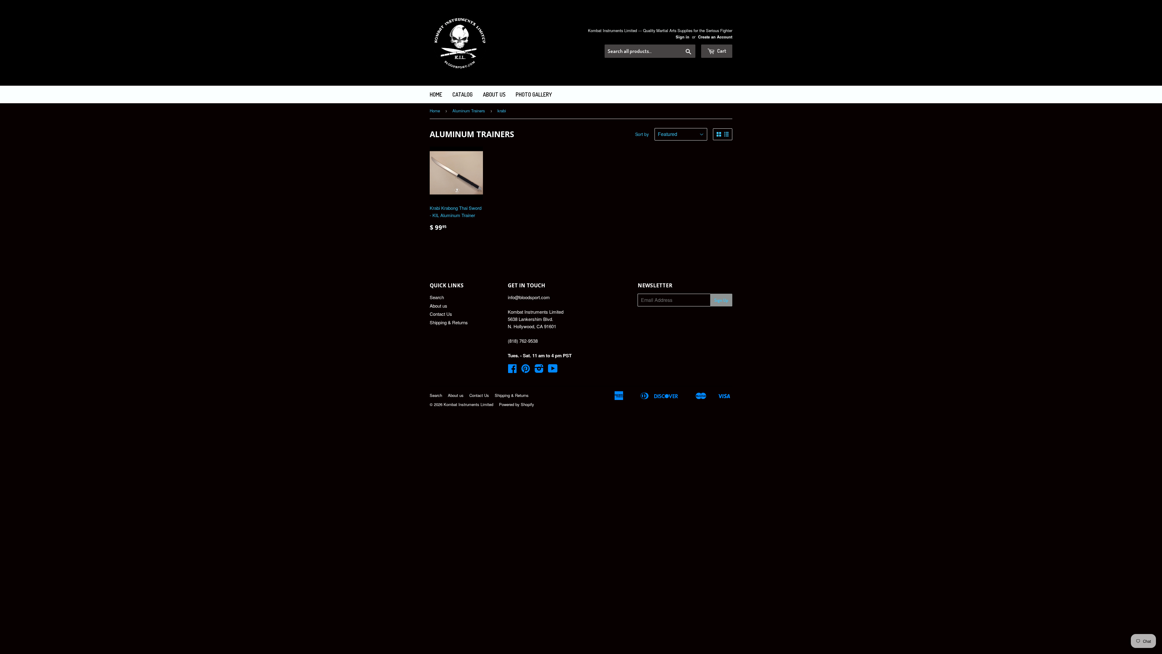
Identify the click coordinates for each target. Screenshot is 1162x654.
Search (437, 297)
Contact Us (441, 314)
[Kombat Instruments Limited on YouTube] (553, 370)
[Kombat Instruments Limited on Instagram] (539, 370)
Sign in (682, 37)
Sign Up (721, 300)
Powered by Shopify (516, 404)
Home (436, 94)
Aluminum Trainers (468, 111)
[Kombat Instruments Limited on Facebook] (512, 370)
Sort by (642, 134)
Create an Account (715, 37)
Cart (721, 51)
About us (494, 94)
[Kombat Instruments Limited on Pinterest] (525, 370)
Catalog (462, 94)
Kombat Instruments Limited (468, 404)
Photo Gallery (534, 94)
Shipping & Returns (449, 322)
